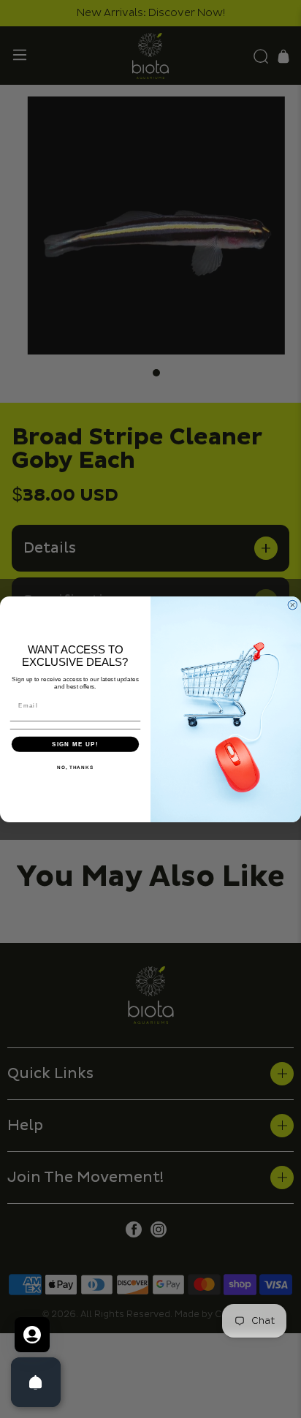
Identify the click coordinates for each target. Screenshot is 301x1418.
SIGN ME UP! (75, 743)
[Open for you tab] (32, 1334)
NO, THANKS (75, 767)
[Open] (36, 1382)
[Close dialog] (292, 605)
